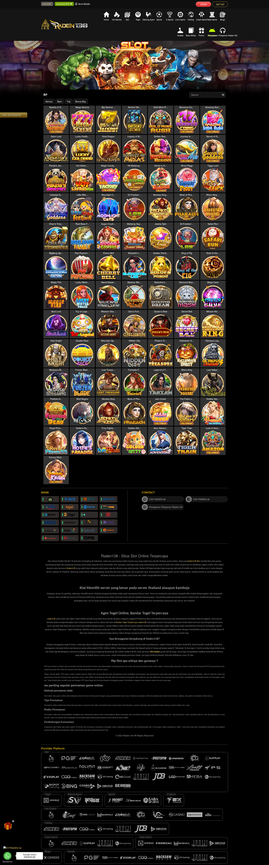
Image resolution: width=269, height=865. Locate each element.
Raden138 (70, 568)
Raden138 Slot (193, 561)
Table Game (212, 19)
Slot (127, 19)
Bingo (222, 19)
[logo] (69, 24)
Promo (201, 35)
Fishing (191, 19)
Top (69, 101)
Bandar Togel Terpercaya (127, 622)
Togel (138, 19)
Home (106, 19)
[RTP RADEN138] (12, 847)
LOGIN (203, 4)
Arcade (180, 35)
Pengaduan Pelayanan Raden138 (222, 35)
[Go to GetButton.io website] (7, 862)
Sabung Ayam (148, 19)
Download (212, 35)
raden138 (51, 619)
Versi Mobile (84, 3)
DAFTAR (220, 4)
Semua (48, 101)
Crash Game (201, 19)
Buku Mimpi (191, 35)
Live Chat (47, 3)
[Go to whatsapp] (7, 856)
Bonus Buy (80, 101)
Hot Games (117, 19)
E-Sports (169, 19)
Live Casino (180, 19)
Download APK (62, 3)
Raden (157, 652)
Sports (159, 19)
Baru (59, 101)
